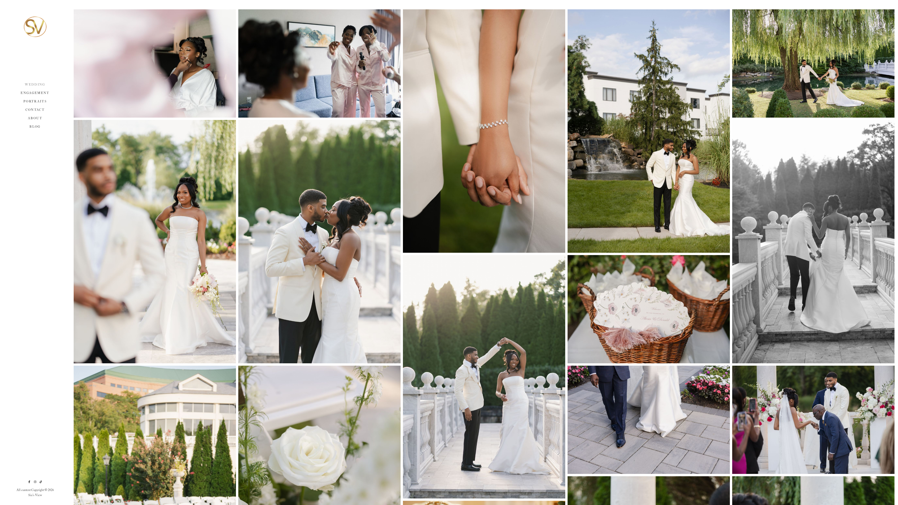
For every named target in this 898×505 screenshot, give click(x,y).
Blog (34, 127)
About (35, 118)
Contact (35, 110)
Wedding (35, 85)
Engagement (35, 93)
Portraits (35, 101)
